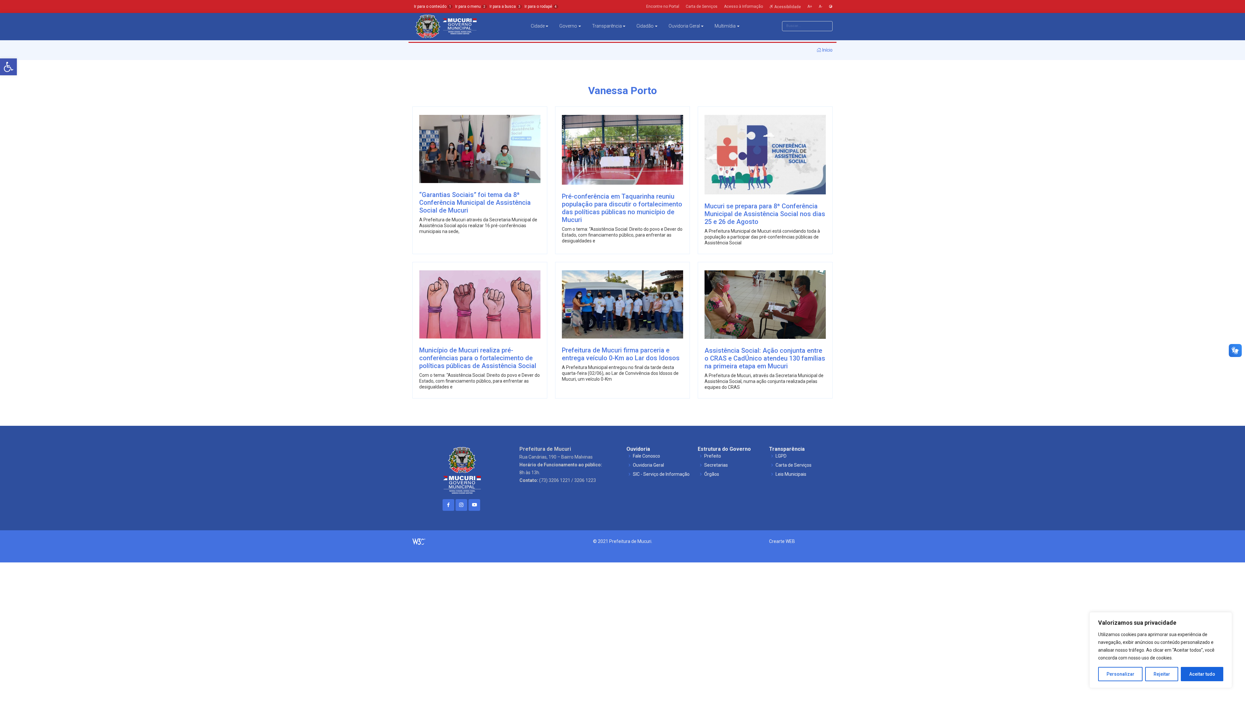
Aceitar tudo (1202, 674)
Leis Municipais (791, 474)
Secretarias (716, 465)
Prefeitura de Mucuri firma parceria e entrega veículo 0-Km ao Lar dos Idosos (621, 354)
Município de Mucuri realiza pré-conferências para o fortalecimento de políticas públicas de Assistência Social (477, 358)
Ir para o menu (470, 6)
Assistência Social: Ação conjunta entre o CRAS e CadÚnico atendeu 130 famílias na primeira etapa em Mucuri (765, 358)
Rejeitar (1162, 674)
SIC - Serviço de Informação (661, 474)
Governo (568, 26)
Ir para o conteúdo (432, 6)
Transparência (607, 26)
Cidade (538, 26)
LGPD (781, 456)
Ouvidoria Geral (684, 26)
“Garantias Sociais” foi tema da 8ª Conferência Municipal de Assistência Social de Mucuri (475, 202)
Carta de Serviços (794, 465)
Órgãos (711, 474)
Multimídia (725, 26)
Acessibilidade (787, 6)
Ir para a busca (505, 6)
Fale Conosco (646, 456)
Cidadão (645, 26)
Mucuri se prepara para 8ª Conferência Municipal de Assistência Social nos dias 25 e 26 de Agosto (765, 214)
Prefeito (712, 456)
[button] (8, 66)
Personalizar (1120, 674)
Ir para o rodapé (541, 6)
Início (827, 50)
